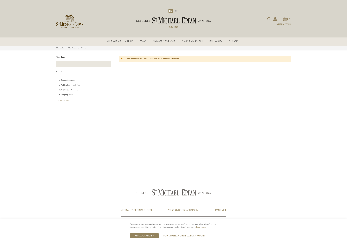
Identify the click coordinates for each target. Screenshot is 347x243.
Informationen (201, 227)
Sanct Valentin (192, 41)
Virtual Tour (284, 24)
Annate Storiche (164, 41)
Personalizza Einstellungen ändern (184, 236)
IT (176, 10)
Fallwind (215, 41)
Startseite (60, 48)
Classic (234, 41)
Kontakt (220, 210)
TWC (143, 41)
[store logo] (173, 20)
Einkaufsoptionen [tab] (63, 72)
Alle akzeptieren (144, 236)
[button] (170, 11)
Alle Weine (113, 41)
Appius (129, 41)
